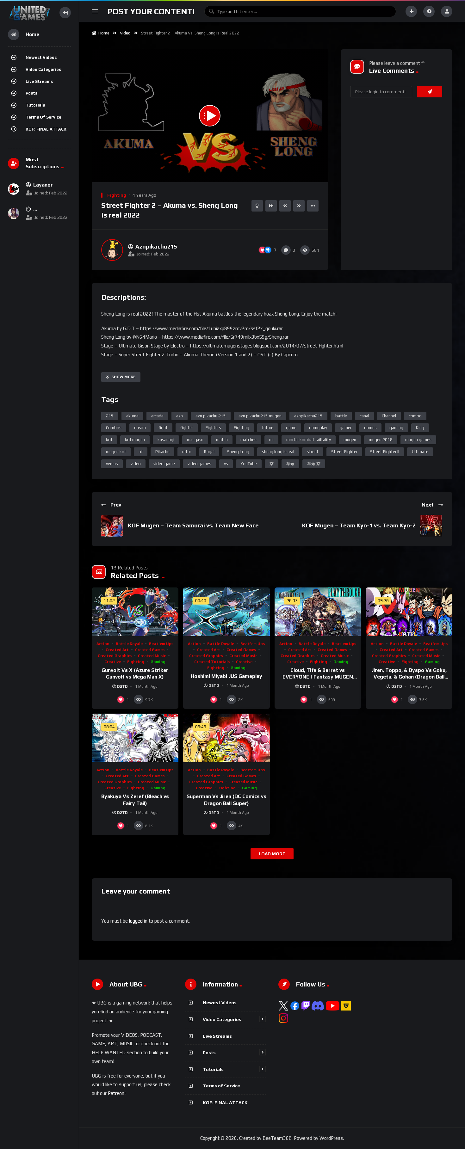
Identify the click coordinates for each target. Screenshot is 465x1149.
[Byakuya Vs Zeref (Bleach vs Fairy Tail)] (135, 738)
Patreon (116, 1093)
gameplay (318, 427)
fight (163, 427)
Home (102, 33)
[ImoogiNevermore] (13, 213)
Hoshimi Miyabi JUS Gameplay (226, 676)
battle (341, 416)
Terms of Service (43, 117)
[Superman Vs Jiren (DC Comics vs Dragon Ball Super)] (226, 738)
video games (199, 463)
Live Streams (39, 81)
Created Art (117, 650)
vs (226, 463)
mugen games (418, 439)
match (222, 439)
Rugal (209, 451)
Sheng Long (238, 451)
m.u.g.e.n (195, 439)
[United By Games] (29, 12)
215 (110, 416)
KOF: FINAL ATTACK (46, 129)
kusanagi (166, 439)
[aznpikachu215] (112, 250)
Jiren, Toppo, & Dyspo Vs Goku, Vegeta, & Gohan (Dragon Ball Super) (409, 677)
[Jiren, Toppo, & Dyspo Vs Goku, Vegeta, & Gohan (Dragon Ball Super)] (409, 611)
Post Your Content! (151, 11)
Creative (112, 662)
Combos (113, 427)
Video (125, 33)
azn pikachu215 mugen (260, 416)
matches (248, 439)
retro (186, 451)
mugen (350, 439)
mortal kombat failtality (308, 439)
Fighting (116, 195)
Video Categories (43, 69)
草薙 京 (313, 463)
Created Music (152, 656)
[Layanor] (13, 189)
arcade (157, 416)
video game (164, 463)
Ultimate (420, 451)
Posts (31, 93)
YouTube (249, 463)
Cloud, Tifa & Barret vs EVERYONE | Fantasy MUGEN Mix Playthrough (317, 677)
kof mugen (135, 439)
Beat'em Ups (161, 644)
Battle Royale (129, 644)
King (420, 427)
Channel (389, 416)
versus (112, 463)
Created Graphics (115, 656)
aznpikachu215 (308, 416)
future (267, 427)
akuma (132, 416)
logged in (138, 921)
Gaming (158, 662)
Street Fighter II (384, 451)
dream (140, 427)
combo (415, 416)
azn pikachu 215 (210, 416)
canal (364, 416)
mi (271, 439)
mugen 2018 (381, 439)
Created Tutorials (212, 662)
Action (102, 644)
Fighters (213, 427)
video (136, 463)
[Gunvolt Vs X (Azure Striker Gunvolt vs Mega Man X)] (135, 611)
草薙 (290, 463)
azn (179, 416)
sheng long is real (278, 451)
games (370, 427)
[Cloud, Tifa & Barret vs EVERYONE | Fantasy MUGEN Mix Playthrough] (318, 611)
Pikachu (162, 451)
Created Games (149, 650)
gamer (345, 427)
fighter (186, 427)
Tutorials (35, 105)
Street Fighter (344, 451)
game (291, 427)
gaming (396, 427)
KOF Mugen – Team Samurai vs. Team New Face (193, 525)
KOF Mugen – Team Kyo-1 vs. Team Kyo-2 (359, 525)
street (313, 451)
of (141, 451)
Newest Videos (41, 57)
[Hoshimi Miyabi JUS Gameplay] (226, 611)
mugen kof (116, 451)
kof (109, 439)
